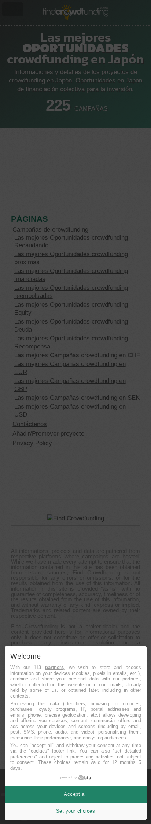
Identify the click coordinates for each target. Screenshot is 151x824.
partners (54, 667)
